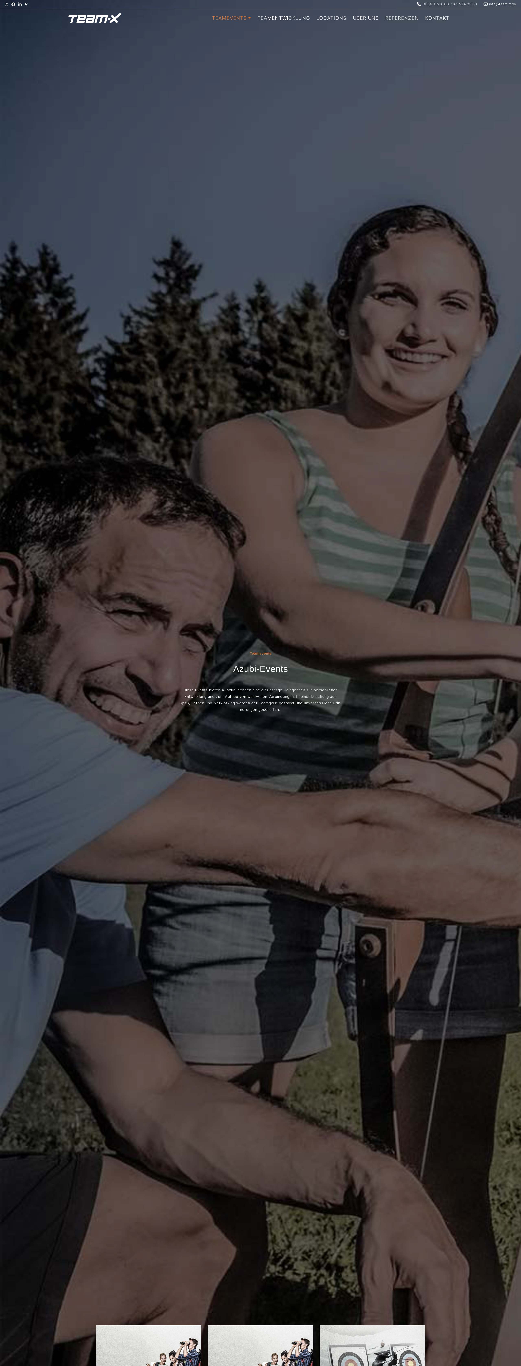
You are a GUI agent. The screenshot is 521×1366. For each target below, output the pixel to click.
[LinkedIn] (20, 4)
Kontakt (437, 18)
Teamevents (229, 18)
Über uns (366, 18)
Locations (331, 18)
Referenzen (402, 18)
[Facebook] (13, 4)
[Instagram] (6, 4)
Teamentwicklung (283, 18)
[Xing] (26, 4)
